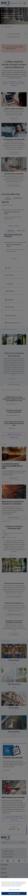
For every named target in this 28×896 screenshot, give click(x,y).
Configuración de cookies (14, 889)
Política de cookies (16, 886)
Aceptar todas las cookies (14, 893)
